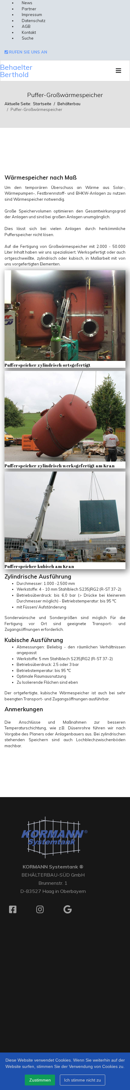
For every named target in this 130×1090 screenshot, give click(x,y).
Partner (29, 8)
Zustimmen (40, 1080)
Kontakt (29, 32)
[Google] (72, 912)
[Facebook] (18, 912)
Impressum (32, 14)
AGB (26, 26)
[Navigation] (118, 70)
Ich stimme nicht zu (82, 1080)
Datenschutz (33, 20)
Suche (28, 38)
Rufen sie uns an (27, 52)
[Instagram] (45, 912)
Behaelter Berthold (16, 70)
